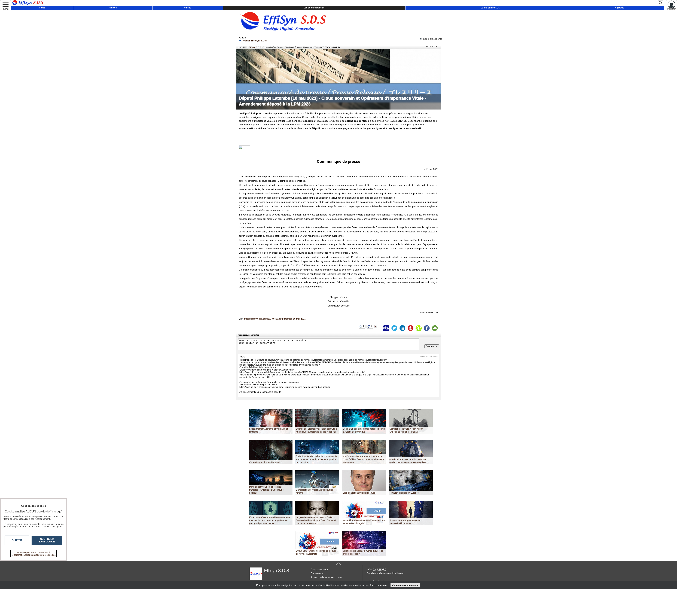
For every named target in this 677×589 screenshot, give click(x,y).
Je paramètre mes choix (405, 585)
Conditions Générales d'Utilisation (385, 573)
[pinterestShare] (410, 328)
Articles (113, 8)
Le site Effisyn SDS (490, 8)
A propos (619, 8)
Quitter (17, 540)
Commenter (432, 346)
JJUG (242, 357)
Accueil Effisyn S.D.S (254, 40)
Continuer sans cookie (47, 540)
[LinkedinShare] (402, 328)
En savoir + (317, 573)
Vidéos (187, 8)
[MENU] (5, 5)
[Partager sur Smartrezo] (386, 328)
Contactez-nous (319, 569)
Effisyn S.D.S (255, 47)
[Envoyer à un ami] (434, 328)
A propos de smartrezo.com (326, 577)
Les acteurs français (314, 8)
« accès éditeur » (376, 581)
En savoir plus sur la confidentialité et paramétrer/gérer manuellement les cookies (33, 553)
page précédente (432, 38)
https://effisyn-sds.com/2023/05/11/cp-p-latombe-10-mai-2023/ (275, 319)
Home (42, 8)
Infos (376, 569)
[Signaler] (378, 328)
